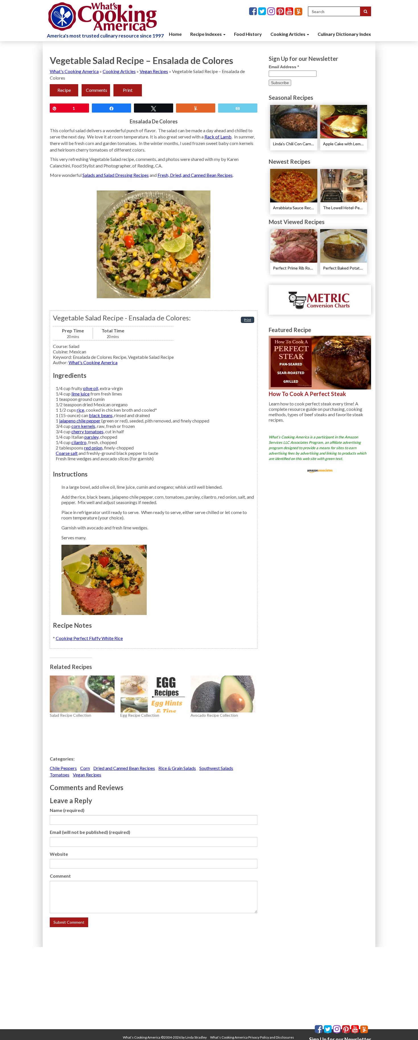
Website (59, 854)
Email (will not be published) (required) (90, 832)
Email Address (284, 67)
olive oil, (91, 388)
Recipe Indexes (206, 34)
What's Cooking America (74, 71)
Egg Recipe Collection (139, 715)
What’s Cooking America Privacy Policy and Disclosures (252, 1037)
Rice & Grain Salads (177, 768)
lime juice (80, 393)
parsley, (91, 437)
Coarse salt (67, 453)
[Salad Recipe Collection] (82, 694)
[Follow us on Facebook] (253, 11)
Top (404, 1026)
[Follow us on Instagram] (271, 11)
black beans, (101, 415)
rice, (81, 410)
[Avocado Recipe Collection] (223, 694)
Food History (248, 34)
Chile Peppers (63, 768)
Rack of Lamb (217, 136)
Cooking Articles (288, 34)
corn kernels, (83, 426)
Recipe (64, 90)
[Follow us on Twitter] (262, 11)
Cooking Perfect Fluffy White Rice (89, 638)
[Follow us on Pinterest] (280, 11)
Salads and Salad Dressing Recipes (115, 175)
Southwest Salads (216, 768)
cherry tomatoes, (87, 431)
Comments (96, 90)
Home (175, 34)
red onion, (93, 447)
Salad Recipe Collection (70, 715)
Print (128, 90)
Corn (85, 768)
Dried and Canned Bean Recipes (124, 768)
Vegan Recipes (154, 71)
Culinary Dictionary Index (344, 34)
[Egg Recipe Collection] (152, 694)
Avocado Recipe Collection (214, 715)
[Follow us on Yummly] (298, 11)
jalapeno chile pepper (79, 420)
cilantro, (79, 442)
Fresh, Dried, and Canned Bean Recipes (195, 175)
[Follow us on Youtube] (290, 11)
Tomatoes (59, 774)
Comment (60, 876)
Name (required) (67, 810)
